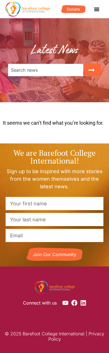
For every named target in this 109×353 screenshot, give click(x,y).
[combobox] (45, 70)
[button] (97, 9)
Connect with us (40, 303)
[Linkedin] (83, 303)
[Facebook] (74, 303)
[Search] (92, 70)
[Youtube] (65, 303)
